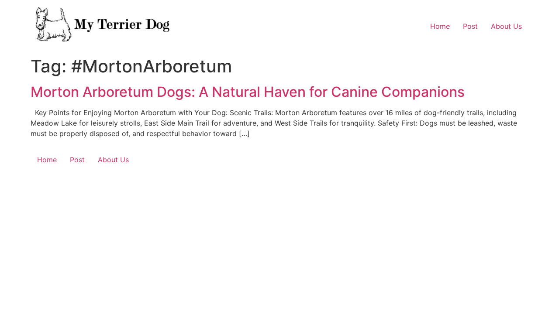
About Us (506, 26)
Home (440, 26)
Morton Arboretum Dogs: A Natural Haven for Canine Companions (248, 91)
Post (470, 26)
